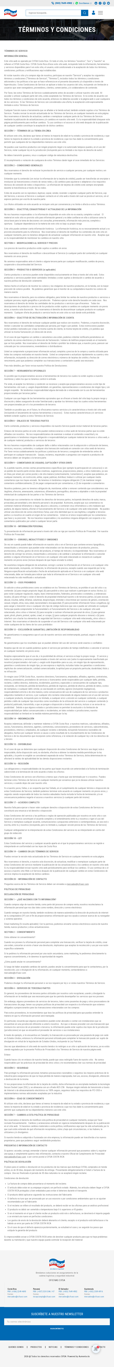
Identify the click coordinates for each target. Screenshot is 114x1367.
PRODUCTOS (36, 1347)
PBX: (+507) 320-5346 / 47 (43, 1291)
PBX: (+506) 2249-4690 (17, 1291)
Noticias (53, 1347)
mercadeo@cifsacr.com (17, 1297)
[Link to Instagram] (104, 3)
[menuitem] (62, 3)
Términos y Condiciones (77, 1347)
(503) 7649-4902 (63, 3)
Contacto (101, 1347)
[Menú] (99, 12)
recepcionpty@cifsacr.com (44, 1297)
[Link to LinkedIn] (96, 3)
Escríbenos (84, 3)
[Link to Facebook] (100, 3)
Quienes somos (16, 1347)
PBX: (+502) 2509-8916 (93, 1291)
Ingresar (93, 12)
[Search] (84, 13)
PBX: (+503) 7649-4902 (68, 1291)
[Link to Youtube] (108, 3)
